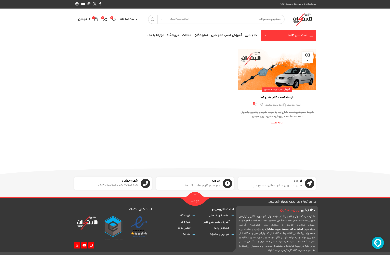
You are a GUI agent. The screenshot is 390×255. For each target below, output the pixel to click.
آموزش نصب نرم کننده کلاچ (277, 89)
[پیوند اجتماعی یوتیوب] (83, 4)
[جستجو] (152, 19)
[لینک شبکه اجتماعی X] (95, 4)
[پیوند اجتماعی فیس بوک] (100, 4)
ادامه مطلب (277, 123)
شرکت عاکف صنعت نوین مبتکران (284, 229)
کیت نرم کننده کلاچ (256, 221)
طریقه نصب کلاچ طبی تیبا (277, 97)
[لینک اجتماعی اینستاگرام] (89, 4)
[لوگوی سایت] (302, 19)
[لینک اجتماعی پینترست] (77, 4)
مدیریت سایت (273, 105)
